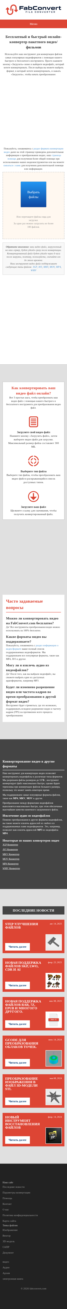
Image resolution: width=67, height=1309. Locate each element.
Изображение (10, 1230)
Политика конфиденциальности (20, 1215)
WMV (33, 270)
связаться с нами (12, 165)
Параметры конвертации (16, 1192)
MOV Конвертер (11, 859)
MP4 (58, 267)
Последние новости (14, 1187)
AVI (40, 267)
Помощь (7, 1198)
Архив (6, 1273)
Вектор (7, 1235)
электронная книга (13, 1278)
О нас (6, 1209)
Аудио (6, 1267)
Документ (8, 1252)
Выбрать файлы (33, 194)
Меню (33, 24)
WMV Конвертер (11, 868)
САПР (6, 1247)
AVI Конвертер (10, 849)
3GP (35, 267)
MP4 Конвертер (11, 863)
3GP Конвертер (10, 844)
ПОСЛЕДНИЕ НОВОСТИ (33, 910)
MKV (45, 267)
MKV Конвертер (11, 854)
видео (6, 1261)
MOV (52, 267)
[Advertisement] (33, 110)
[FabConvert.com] (33, 10)
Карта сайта (9, 1221)
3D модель (9, 1241)
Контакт (7, 1204)
